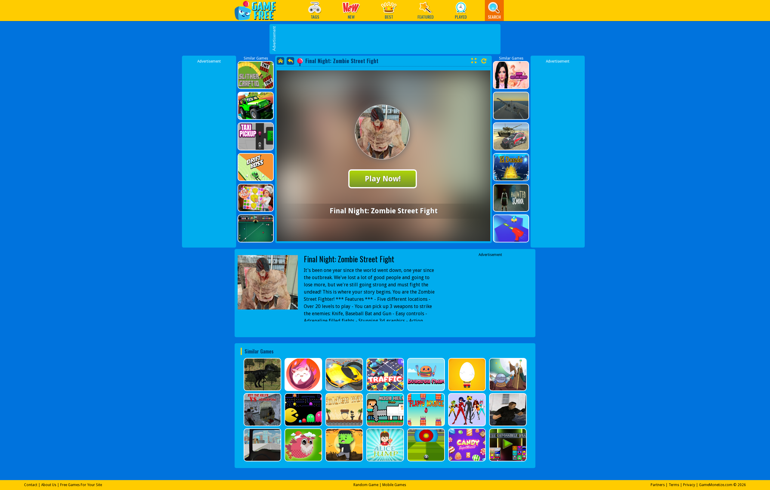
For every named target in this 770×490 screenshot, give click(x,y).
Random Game (365, 485)
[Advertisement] (388, 39)
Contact (30, 485)
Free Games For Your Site (81, 485)
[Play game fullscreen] (473, 60)
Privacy (689, 485)
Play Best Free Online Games (258, 10)
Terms (674, 485)
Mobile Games (394, 485)
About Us (48, 485)
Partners (658, 485)
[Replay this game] (483, 60)
